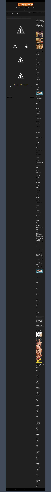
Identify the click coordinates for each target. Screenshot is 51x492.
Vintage (42, 326)
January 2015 (37, 421)
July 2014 (37, 428)
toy (40, 326)
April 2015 (37, 417)
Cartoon (37, 284)
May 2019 (37, 382)
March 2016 (37, 404)
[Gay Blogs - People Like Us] (39, 268)
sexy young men (38, 301)
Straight (37, 304)
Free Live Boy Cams (38, 233)
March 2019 (37, 383)
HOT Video (37, 293)
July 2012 (37, 457)
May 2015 (37, 416)
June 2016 (37, 400)
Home (24, 10)
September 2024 (38, 371)
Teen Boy (37, 307)
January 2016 (37, 406)
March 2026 (37, 369)
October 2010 (37, 482)
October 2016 (37, 395)
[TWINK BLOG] (25, 3)
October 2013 (37, 439)
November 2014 (38, 423)
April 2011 (37, 475)
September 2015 (38, 411)
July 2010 (37, 486)
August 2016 (37, 398)
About (26, 10)
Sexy (40, 325)
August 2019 (37, 381)
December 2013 (38, 436)
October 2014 (37, 424)
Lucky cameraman (38, 240)
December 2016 (38, 393)
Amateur (39, 316)
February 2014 (37, 434)
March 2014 (37, 433)
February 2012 (37, 463)
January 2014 (37, 435)
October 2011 (37, 468)
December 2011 (38, 465)
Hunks (36, 294)
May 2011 (37, 474)
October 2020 (37, 377)
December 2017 (38, 388)
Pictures (37, 300)
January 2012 (37, 464)
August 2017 (37, 389)
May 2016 (37, 401)
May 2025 (37, 370)
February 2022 (37, 375)
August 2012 (37, 456)
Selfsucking (37, 325)
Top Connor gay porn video (39, 254)
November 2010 (38, 481)
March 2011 (37, 476)
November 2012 (38, 452)
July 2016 (37, 399)
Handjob (41, 321)
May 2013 (37, 445)
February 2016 (37, 405)
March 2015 (37, 418)
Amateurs (42, 316)
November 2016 (38, 394)
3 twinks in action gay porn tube (39, 247)
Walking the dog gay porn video (39, 256)
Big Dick (37, 282)
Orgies (36, 299)
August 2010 (37, 485)
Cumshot (37, 287)
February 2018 (37, 387)
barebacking (37, 281)
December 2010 (38, 480)
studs (36, 305)
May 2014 (37, 430)
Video (36, 311)
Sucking (37, 306)
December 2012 (38, 451)
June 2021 (37, 376)
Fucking (37, 289)
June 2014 (37, 429)
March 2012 (37, 462)
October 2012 (37, 453)
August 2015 (37, 412)
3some (37, 316)
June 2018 (37, 386)
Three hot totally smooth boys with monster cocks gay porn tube (39, 246)
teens (38, 326)
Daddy (41, 320)
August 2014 (37, 427)
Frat (36, 288)
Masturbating (37, 295)
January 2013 (37, 450)
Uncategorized (37, 310)
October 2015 (37, 410)
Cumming (39, 320)
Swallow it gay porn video (39, 255)
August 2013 (37, 441)
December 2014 (38, 422)
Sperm (42, 325)
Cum (36, 320)
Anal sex (37, 278)
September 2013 (38, 440)
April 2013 (37, 446)
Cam (36, 283)
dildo (36, 321)
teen (36, 326)
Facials (39, 321)
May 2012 (37, 459)
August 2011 (37, 470)
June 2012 (37, 458)
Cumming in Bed (38, 262)
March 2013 (37, 447)
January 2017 (37, 392)
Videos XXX (37, 312)
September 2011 (38, 469)
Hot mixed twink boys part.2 (39, 241)
